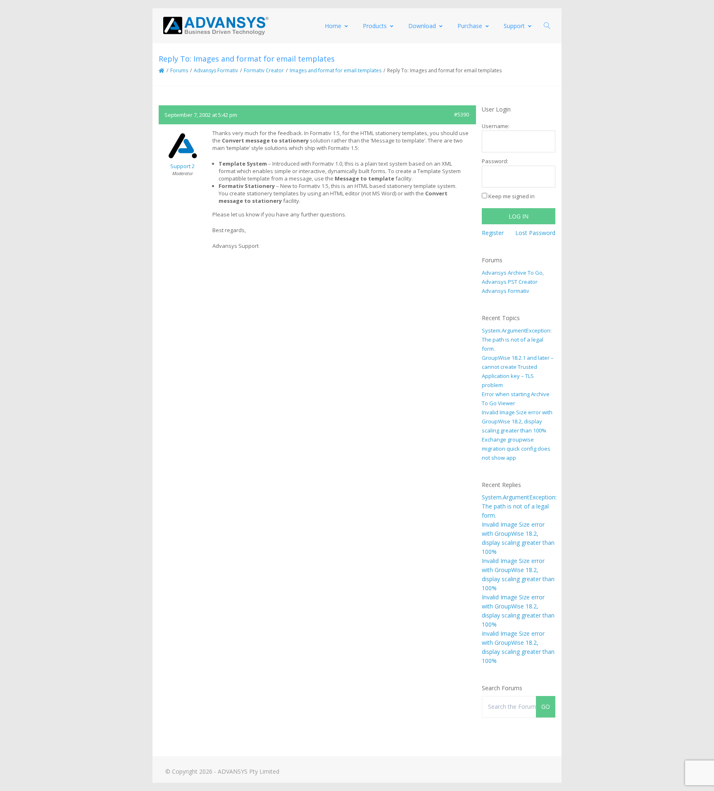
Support (514, 26)
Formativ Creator (264, 70)
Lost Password (535, 233)
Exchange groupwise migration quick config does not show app (516, 448)
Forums (179, 70)
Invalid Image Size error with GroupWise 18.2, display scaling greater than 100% (517, 421)
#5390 (461, 114)
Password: (495, 161)
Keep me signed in (511, 196)
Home (333, 26)
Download (422, 26)
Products (375, 26)
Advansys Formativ (216, 70)
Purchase (469, 26)
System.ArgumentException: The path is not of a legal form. (517, 339)
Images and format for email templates (335, 70)
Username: (495, 126)
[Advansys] (216, 26)
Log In (518, 216)
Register (493, 233)
